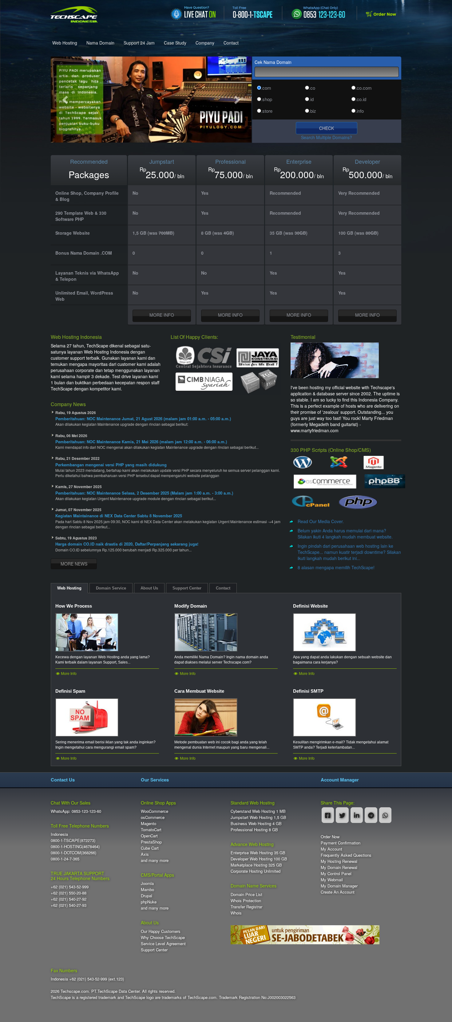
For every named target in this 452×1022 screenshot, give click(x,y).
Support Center (154, 950)
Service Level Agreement (163, 943)
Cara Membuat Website (199, 691)
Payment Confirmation (340, 843)
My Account (331, 849)
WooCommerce (154, 811)
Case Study (175, 43)
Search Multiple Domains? (326, 137)
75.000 (228, 174)
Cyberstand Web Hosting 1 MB (258, 811)
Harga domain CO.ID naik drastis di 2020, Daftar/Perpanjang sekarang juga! (126, 544)
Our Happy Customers (160, 931)
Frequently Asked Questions (346, 855)
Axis (145, 854)
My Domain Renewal (339, 867)
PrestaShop (151, 842)
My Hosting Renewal (339, 861)
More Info (68, 674)
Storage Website (72, 233)
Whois (236, 913)
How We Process (73, 606)
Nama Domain (100, 43)
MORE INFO (161, 315)
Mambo (147, 889)
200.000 (297, 174)
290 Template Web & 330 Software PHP (80, 216)
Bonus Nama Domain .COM (83, 253)
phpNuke (149, 902)
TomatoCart (151, 829)
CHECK (326, 128)
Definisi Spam (70, 691)
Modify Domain (190, 606)
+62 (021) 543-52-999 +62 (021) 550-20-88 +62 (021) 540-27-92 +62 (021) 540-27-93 (70, 896)
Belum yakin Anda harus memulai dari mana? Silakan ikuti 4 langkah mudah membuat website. (345, 533)
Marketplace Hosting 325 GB (256, 865)
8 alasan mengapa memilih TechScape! (336, 567)
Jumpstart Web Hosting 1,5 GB (258, 817)
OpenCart (149, 836)
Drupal (146, 896)
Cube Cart (150, 848)
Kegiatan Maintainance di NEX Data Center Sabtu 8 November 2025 (118, 516)
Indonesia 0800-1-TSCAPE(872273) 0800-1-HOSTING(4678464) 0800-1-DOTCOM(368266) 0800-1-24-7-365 (75, 846)
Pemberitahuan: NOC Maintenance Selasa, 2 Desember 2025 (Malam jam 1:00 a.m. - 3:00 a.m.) (144, 493)
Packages (89, 174)
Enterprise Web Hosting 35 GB (258, 853)
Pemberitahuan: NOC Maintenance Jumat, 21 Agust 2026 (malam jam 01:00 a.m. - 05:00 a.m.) (143, 418)
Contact (231, 43)
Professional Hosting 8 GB (254, 829)
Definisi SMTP (308, 691)
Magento (148, 823)
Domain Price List (246, 894)
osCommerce (153, 817)
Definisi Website (310, 606)
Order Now (330, 837)
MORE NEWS (74, 564)
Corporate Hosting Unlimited (255, 871)
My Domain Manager (339, 886)
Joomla (147, 883)
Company (205, 43)
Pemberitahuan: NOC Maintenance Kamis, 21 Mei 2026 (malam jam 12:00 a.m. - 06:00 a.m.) (141, 441)
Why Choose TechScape (163, 937)
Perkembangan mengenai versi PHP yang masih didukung (111, 465)
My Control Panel (336, 873)
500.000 (366, 174)
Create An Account (338, 892)
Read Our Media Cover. (321, 521)
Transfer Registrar (246, 907)
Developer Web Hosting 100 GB (259, 859)
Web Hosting (64, 43)
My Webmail (332, 880)
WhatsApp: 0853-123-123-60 (76, 811)
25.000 (160, 174)
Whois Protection (246, 900)
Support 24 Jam (139, 43)
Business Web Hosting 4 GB (256, 823)
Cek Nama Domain (273, 62)
